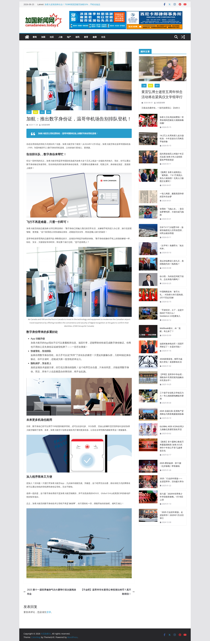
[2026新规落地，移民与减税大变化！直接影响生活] (148, 362)
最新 (35, 112)
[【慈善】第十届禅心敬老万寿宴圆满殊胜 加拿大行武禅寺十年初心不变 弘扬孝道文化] (148, 448)
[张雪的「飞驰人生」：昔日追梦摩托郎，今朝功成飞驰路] (148, 214)
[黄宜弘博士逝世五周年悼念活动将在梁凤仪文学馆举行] (162, 68)
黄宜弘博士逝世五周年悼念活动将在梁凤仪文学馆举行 (162, 94)
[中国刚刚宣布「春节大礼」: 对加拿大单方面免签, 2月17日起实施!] (148, 296)
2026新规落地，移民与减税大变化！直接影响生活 (171, 360)
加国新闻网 (45, 125)
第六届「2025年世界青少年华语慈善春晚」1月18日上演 (171, 496)
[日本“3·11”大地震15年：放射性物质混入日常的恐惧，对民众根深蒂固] (148, 232)
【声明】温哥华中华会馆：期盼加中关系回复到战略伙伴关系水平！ (172, 377)
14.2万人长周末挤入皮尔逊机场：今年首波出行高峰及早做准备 (172, 138)
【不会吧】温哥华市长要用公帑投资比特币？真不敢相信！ (106, 591)
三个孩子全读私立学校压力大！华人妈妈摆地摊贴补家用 (172, 395)
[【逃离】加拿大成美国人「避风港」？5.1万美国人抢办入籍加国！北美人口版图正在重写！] (148, 179)
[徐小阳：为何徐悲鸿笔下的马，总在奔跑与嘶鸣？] (148, 280)
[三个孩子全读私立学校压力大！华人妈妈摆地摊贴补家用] (148, 397)
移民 (78, 37)
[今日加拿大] (27, 37)
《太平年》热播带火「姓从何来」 (172, 247)
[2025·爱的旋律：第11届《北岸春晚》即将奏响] (148, 467)
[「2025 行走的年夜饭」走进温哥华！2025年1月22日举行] (148, 517)
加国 (43, 37)
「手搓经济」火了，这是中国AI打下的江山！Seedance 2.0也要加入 (172, 313)
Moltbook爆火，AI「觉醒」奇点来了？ (170, 330)
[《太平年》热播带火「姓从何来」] (148, 249)
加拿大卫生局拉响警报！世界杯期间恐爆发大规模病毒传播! (172, 120)
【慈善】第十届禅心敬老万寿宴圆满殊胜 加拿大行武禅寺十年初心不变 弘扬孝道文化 (172, 446)
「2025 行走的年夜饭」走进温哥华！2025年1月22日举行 (172, 515)
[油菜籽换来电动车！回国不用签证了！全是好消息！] (148, 347)
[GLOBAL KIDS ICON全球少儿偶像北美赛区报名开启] (148, 430)
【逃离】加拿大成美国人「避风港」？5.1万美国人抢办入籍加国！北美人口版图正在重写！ (172, 176)
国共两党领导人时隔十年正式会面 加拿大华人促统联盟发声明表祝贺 (172, 156)
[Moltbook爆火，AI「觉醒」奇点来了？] (148, 332)
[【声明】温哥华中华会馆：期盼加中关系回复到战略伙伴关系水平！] (148, 379)
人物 (60, 37)
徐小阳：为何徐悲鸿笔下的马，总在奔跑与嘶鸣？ (172, 278)
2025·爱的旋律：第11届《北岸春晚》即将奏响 (170, 464)
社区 (52, 37)
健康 (95, 37)
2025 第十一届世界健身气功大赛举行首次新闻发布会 (51, 591)
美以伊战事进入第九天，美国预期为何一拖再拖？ (172, 262)
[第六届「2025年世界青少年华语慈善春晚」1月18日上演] (148, 498)
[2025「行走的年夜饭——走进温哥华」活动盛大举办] (148, 482)
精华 (157, 86)
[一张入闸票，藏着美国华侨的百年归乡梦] (148, 197)
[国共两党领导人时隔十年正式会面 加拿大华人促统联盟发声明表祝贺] (148, 159)
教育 (86, 37)
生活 (103, 37)
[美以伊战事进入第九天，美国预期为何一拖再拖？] (148, 264)
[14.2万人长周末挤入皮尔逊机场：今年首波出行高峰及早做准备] (148, 140)
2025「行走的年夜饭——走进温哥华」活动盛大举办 (172, 480)
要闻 (35, 37)
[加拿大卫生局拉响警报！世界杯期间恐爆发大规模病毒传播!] (148, 122)
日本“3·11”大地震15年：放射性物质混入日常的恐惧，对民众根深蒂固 (172, 230)
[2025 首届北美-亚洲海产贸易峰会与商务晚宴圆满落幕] (148, 414)
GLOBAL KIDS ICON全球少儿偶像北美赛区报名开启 (172, 428)
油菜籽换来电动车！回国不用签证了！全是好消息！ (172, 345)
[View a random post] (183, 37)
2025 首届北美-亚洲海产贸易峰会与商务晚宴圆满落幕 (172, 412)
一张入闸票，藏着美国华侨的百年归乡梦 (172, 195)
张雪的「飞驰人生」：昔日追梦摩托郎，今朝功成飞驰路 (172, 211)
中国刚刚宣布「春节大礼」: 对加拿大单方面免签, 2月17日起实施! (171, 294)
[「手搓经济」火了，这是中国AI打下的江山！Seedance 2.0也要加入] (148, 315)
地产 (69, 37)
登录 (48, 612)
